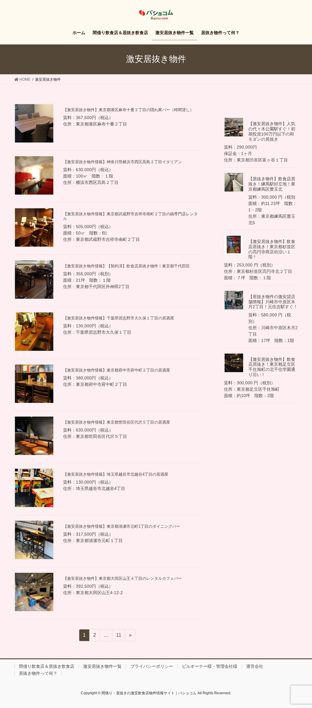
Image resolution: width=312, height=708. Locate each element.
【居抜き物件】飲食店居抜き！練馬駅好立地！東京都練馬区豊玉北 (271, 184)
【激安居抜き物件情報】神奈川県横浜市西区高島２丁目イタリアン (122, 162)
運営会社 (254, 666)
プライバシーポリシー (151, 666)
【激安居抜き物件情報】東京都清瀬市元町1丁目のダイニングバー (121, 526)
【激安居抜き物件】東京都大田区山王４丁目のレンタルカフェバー (122, 578)
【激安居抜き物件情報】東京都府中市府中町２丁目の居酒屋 (116, 370)
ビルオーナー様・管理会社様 (209, 666)
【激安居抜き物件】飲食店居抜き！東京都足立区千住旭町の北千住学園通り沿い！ (271, 367)
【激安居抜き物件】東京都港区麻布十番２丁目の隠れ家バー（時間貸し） (128, 109)
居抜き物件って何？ (38, 673)
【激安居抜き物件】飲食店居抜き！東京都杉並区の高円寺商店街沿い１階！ (271, 249)
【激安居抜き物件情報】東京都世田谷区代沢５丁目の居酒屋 (116, 422)
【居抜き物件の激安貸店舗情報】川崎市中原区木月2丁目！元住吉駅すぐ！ (273, 301)
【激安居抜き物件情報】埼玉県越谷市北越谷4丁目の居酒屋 (115, 474)
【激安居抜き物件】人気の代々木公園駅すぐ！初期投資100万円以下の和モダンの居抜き (271, 131)
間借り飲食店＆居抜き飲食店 (46, 666)
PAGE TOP (299, 681)
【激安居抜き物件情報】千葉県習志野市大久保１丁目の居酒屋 (118, 318)
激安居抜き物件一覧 (102, 666)
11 (118, 636)
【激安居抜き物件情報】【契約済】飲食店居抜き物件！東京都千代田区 (126, 266)
